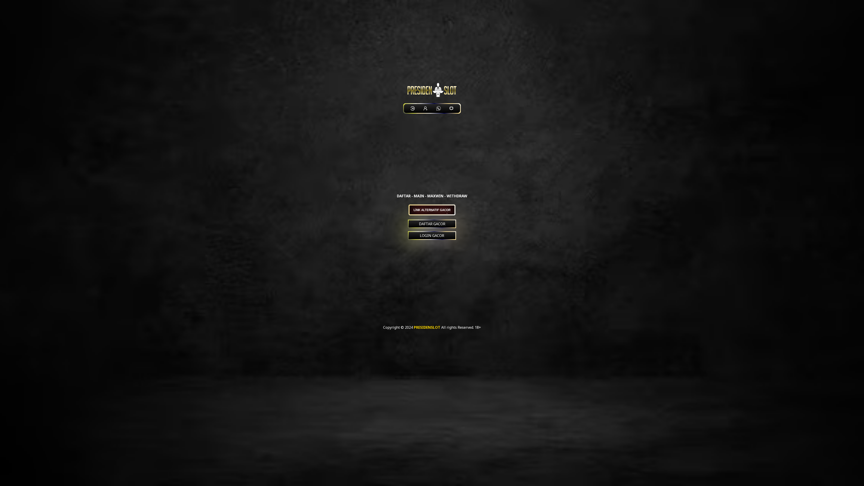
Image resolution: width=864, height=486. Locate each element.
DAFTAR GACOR (432, 223)
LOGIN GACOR (432, 235)
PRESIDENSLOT (427, 327)
